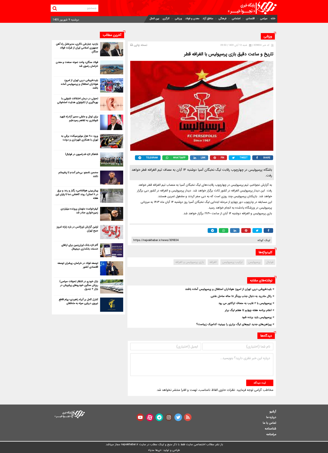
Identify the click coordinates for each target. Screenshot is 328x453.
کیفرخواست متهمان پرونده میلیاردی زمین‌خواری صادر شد (79, 211)
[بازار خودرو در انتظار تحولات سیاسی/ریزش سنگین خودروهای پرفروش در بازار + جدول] (111, 286)
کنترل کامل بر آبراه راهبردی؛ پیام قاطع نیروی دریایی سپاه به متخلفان (78, 301)
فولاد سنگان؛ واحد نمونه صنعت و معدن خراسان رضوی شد (77, 64)
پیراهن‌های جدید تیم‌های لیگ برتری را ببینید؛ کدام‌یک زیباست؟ (234, 324)
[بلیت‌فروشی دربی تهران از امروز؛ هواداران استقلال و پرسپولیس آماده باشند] (111, 85)
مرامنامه (271, 434)
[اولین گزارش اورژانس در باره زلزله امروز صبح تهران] (111, 232)
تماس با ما (269, 422)
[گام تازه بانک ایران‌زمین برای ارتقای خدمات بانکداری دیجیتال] (111, 250)
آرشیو (273, 411)
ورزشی (178, 18)
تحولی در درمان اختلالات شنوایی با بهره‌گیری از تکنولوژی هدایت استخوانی (77, 100)
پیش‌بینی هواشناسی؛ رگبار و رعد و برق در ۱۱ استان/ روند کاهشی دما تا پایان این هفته (77, 194)
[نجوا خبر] (249, 8)
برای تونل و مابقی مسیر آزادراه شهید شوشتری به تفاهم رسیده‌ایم (79, 118)
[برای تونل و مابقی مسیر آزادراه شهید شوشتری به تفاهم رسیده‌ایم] (111, 122)
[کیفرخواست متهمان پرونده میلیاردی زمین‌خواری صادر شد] (111, 214)
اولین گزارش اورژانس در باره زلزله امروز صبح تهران (77, 229)
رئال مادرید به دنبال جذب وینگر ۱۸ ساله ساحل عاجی (241, 296)
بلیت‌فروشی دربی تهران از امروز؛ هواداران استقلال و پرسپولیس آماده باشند (228, 289)
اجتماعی (236, 18)
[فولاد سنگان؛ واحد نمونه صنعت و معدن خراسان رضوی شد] (111, 67)
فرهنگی (222, 18)
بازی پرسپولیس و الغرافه (189, 262)
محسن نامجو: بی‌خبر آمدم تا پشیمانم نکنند (78, 174)
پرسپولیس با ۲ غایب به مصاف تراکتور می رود (245, 303)
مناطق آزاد (208, 18)
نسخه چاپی (140, 45)
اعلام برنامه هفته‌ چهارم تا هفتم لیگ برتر (248, 310)
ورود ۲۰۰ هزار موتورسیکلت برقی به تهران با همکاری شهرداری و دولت (79, 138)
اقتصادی (250, 18)
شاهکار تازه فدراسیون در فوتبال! (81, 154)
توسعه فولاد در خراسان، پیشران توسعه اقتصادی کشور (78, 265)
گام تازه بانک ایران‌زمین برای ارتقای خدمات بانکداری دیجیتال (79, 247)
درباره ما (271, 417)
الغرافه (213, 262)
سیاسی (263, 18)
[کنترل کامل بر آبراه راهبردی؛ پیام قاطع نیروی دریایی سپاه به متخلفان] (111, 305)
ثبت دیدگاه (260, 383)
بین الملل (154, 18)
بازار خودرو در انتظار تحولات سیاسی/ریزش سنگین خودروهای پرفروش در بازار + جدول (78, 285)
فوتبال (269, 262)
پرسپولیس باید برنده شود (257, 317)
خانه (273, 18)
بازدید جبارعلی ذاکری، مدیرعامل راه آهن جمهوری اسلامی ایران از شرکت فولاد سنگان (77, 48)
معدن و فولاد (192, 18)
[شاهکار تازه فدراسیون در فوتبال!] (111, 159)
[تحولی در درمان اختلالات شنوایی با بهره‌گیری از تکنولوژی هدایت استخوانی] (111, 104)
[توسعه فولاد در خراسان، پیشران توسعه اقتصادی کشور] (111, 268)
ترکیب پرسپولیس (232, 262)
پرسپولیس (254, 262)
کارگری (166, 18)
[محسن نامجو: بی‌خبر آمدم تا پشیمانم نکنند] (111, 178)
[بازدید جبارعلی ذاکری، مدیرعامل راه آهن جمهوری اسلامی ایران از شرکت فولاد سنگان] (111, 49)
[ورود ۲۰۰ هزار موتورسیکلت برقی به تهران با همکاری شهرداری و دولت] (111, 141)
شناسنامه (270, 428)
